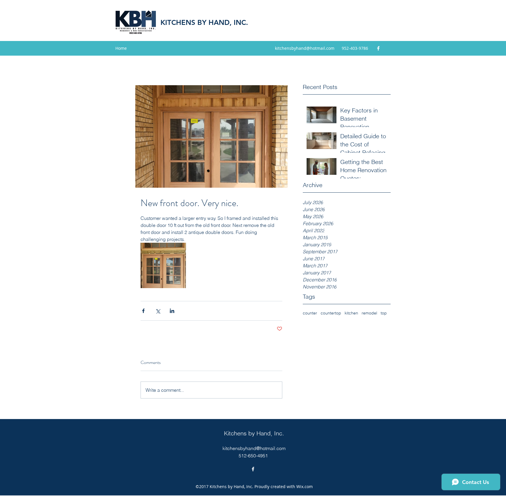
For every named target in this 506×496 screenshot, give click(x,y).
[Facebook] (378, 48)
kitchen (351, 313)
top (384, 313)
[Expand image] (163, 265)
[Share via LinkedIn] (172, 311)
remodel (369, 313)
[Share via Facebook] (143, 311)
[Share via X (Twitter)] (157, 311)
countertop (331, 313)
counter (310, 313)
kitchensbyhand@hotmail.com (304, 48)
